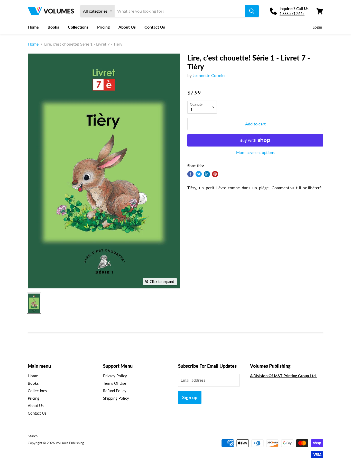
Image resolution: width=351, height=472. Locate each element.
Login (317, 27)
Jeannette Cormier (209, 75)
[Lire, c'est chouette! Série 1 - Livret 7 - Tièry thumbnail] (34, 303)
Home (33, 26)
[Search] (252, 11)
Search (33, 436)
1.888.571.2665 (292, 13)
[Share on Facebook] (190, 174)
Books (53, 26)
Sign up (189, 397)
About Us (127, 26)
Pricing (103, 26)
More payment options (255, 152)
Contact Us (154, 26)
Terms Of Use (114, 383)
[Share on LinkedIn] (207, 174)
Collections (78, 26)
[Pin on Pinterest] (215, 174)
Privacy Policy (115, 375)
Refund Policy (114, 390)
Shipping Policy (116, 398)
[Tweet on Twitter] (199, 174)
